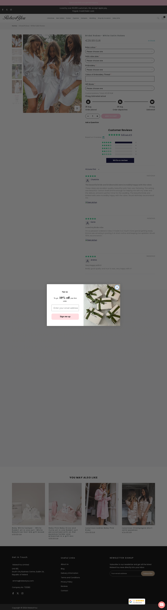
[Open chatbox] (161, 604)
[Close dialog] (117, 287)
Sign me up (65, 317)
